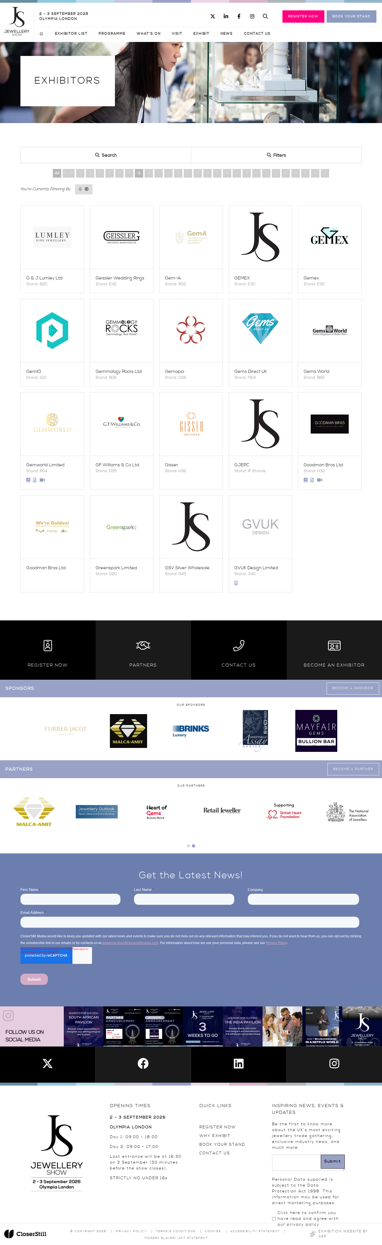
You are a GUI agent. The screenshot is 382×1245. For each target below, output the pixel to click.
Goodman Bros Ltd (323, 465)
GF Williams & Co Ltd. (118, 465)
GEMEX (242, 278)
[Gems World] (329, 330)
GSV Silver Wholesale (187, 568)
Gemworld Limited (45, 465)
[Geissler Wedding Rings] (121, 237)
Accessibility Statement (255, 1231)
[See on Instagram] (83, 1026)
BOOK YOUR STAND (222, 1144)
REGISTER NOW (217, 1127)
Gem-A (173, 278)
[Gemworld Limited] (52, 424)
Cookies (213, 1231)
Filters (279, 155)
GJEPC (241, 465)
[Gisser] (191, 424)
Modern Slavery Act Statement (176, 1238)
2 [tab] (193, 846)
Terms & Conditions (175, 1231)
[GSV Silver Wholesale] (191, 527)
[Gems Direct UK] (260, 330)
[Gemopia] (191, 330)
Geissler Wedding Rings (120, 278)
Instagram (252, 16)
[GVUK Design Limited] (260, 527)
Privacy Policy (131, 1231)
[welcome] (16, 34)
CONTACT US (214, 1153)
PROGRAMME (112, 34)
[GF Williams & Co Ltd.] (121, 424)
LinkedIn (225, 16)
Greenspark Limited (116, 568)
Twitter (212, 16)
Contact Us (257, 34)
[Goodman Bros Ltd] (329, 424)
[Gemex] (329, 237)
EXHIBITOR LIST (71, 34)
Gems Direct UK (250, 371)
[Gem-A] (191, 237)
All (57, 173)
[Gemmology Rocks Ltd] (121, 330)
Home (41, 34)
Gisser (171, 465)
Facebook (238, 16)
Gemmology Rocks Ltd (119, 371)
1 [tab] (188, 846)
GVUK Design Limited (256, 568)
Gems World (316, 371)
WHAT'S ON (149, 34)
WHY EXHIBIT (215, 1135)
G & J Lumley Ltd (44, 278)
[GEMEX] (260, 237)
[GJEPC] (260, 424)
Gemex (311, 278)
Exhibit (201, 34)
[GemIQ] (52, 330)
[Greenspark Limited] (121, 527)
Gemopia (174, 371)
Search (265, 16)
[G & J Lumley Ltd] (52, 237)
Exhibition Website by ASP (343, 1234)
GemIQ (33, 371)
